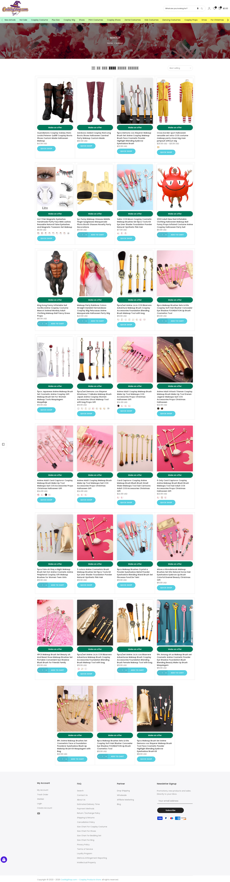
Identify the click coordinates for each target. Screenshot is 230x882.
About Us (81, 799)
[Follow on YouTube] (38, 813)
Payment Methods (85, 808)
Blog (119, 804)
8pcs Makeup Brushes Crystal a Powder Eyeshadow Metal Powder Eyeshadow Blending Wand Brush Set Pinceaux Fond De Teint (135, 573)
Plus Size (56, 20)
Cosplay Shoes (114, 20)
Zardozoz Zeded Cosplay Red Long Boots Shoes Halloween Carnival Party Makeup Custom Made (94, 135)
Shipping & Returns (86, 817)
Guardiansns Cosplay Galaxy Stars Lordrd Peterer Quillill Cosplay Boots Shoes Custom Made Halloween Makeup (54, 137)
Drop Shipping (123, 790)
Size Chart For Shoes (86, 831)
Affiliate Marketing (125, 799)
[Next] (227, 20)
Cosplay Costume (39, 20)
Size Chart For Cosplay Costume (92, 826)
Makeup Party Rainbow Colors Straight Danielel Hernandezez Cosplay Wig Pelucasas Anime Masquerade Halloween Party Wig (93, 309)
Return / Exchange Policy (88, 813)
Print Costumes (96, 20)
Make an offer (55, 127)
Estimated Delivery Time (88, 804)
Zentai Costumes (133, 20)
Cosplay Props (191, 20)
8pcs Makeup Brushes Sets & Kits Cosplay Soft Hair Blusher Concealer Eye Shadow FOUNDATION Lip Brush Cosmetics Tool (174, 309)
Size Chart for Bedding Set (89, 835)
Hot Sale (23, 20)
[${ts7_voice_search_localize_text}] (197, 8)
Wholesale (122, 795)
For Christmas (217, 20)
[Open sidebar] (3, 444)
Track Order (42, 794)
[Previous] (2, 20)
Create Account (44, 808)
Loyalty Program (84, 853)
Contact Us (82, 795)
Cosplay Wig (69, 20)
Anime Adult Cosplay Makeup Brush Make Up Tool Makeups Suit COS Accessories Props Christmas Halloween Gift (94, 484)
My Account (42, 790)
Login (39, 803)
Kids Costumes (152, 20)
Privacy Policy (83, 844)
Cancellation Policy (86, 822)
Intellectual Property (86, 862)
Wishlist (40, 799)
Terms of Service (85, 849)
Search (80, 790)
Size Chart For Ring (85, 840)
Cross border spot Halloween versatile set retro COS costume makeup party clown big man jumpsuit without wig (172, 137)
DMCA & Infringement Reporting (92, 858)
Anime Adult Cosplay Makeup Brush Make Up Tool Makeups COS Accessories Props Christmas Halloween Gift (134, 395)
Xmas (204, 20)
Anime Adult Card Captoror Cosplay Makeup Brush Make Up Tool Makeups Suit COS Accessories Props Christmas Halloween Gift (55, 484)
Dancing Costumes (171, 20)
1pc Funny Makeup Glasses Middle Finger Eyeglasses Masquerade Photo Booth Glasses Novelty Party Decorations (94, 223)
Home (110, 43)
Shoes (82, 20)
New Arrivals (10, 20)
